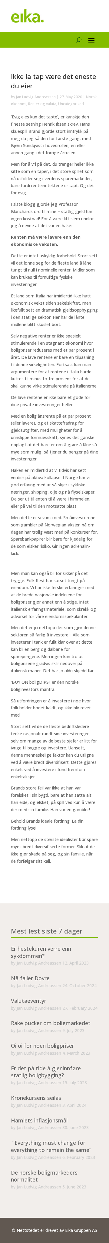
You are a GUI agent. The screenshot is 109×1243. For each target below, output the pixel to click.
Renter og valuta (42, 103)
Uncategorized (71, 103)
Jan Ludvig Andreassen (36, 96)
